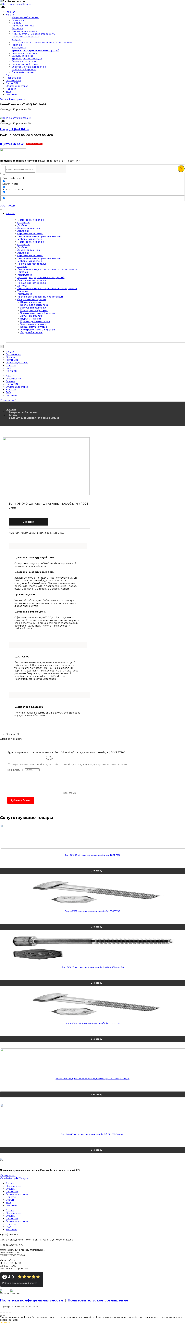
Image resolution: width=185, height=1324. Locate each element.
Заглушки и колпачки (25, 61)
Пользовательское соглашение (98, 1300)
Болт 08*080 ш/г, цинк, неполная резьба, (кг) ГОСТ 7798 (92, 1023)
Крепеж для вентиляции (27, 58)
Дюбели (17, 23)
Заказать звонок (34, 144)
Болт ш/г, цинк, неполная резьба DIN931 (34, 417)
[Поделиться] (7, 1312)
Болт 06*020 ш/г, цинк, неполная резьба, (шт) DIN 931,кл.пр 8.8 (92, 967)
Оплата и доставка (17, 86)
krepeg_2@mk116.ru (14, 129)
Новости (11, 88)
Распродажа (13, 77)
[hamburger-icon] (1, 209)
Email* (49, 759)
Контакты (11, 94)
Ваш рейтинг (15, 770)
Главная (10, 12)
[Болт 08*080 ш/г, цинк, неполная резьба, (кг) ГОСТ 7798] (92, 1005)
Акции (10, 75)
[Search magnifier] (181, 168)
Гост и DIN (12, 83)
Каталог (10, 14)
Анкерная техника (23, 25)
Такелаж (17, 44)
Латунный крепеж (23, 72)
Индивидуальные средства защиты (33, 34)
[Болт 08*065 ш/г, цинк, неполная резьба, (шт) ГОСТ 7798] (92, 836)
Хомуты (16, 39)
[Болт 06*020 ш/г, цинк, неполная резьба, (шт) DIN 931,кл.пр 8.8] (92, 948)
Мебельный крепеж (24, 69)
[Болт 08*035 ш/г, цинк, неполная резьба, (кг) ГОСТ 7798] (92, 892)
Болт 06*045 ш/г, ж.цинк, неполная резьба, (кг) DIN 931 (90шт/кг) (92, 1134)
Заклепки (17, 28)
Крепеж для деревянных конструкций (35, 50)
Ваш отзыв (69, 793)
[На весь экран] (4, 1312)
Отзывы (10, 357)
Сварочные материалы (25, 53)
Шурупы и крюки (22, 55)
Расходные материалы (25, 36)
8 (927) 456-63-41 (12, 144)
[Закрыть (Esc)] (10, 1312)
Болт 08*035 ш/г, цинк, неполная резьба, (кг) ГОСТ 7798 (92, 911)
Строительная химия (24, 31)
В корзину (28, 522)
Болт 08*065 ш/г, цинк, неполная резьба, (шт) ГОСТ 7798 (92, 855)
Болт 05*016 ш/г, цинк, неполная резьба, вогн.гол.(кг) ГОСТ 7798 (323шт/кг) (93, 1078)
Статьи (10, 1199)
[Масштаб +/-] (1, 1312)
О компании (13, 80)
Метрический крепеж (25, 17)
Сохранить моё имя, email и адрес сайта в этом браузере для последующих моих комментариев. (70, 764)
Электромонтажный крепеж (29, 66)
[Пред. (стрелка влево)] (1, 1315)
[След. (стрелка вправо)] (4, 1315)
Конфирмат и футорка (25, 64)
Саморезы (18, 20)
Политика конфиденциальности (31, 1300)
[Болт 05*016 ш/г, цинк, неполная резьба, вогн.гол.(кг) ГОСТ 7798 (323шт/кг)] (92, 1060)
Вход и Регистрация (12, 99)
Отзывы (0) (12, 734)
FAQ (8, 91)
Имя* (49, 756)
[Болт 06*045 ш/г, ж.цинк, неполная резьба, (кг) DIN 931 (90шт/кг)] (92, 1115)
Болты (13, 415)
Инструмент (19, 47)
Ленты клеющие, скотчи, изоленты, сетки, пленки (42, 42)
